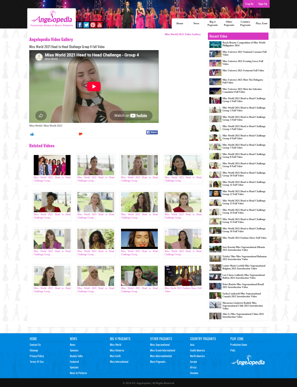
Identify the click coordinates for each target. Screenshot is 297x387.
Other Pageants (229, 23)
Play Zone (262, 23)
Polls (232, 350)
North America (197, 356)
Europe (193, 362)
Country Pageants (245, 23)
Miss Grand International (162, 350)
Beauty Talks (76, 356)
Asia (192, 345)
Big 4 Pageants (212, 23)
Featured (74, 362)
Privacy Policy (37, 356)
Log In (249, 3)
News (196, 23)
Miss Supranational (160, 345)
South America (197, 350)
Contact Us (35, 345)
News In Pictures (78, 373)
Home (179, 23)
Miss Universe (117, 350)
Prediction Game (238, 345)
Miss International (119, 362)
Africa (193, 367)
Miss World (115, 345)
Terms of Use (37, 362)
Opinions (74, 350)
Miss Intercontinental (161, 356)
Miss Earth (115, 356)
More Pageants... (158, 362)
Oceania (194, 373)
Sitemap (34, 350)
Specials (74, 367)
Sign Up (262, 3)
